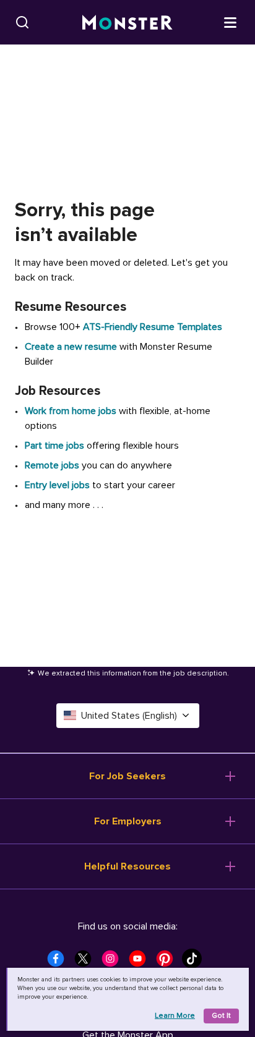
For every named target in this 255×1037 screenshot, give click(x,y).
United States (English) (129, 715)
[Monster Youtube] (141, 962)
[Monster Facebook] (59, 962)
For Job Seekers (127, 776)
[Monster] (127, 22)
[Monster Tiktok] (195, 962)
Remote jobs (52, 465)
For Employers (128, 821)
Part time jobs (54, 445)
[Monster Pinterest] (168, 962)
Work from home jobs (70, 411)
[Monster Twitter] (86, 962)
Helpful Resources (127, 866)
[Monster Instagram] (113, 962)
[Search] (22, 22)
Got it (221, 1015)
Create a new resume (72, 347)
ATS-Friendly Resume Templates (152, 327)
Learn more (175, 1015)
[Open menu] (230, 22)
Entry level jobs (57, 485)
